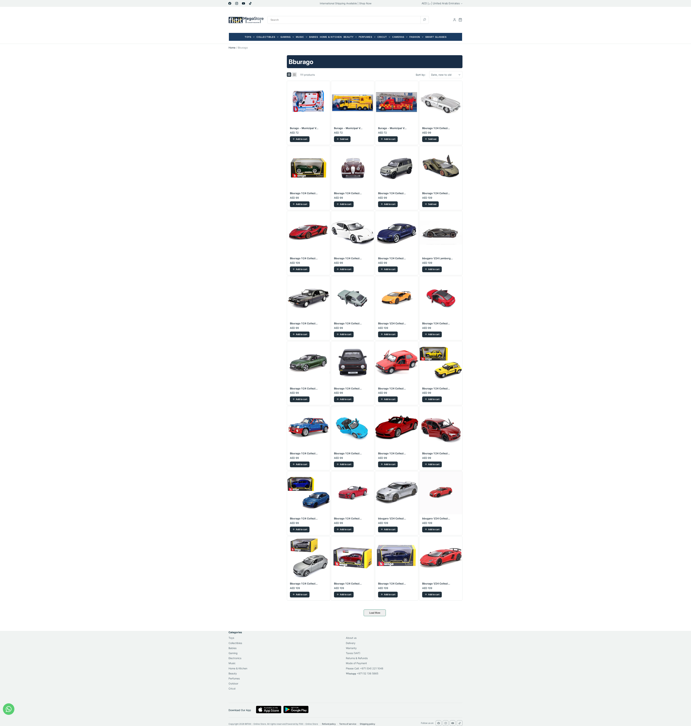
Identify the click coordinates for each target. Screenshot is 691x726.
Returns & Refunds (357, 658)
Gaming (233, 653)
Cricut (232, 688)
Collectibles (235, 643)
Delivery (350, 643)
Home (232, 47)
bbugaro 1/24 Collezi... (392, 518)
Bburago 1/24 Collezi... (392, 323)
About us (351, 637)
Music (232, 663)
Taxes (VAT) (353, 653)
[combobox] (348, 20)
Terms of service (347, 724)
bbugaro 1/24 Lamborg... (437, 258)
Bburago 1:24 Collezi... (436, 128)
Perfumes (234, 678)
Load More (374, 612)
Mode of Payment (356, 663)
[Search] (424, 19)
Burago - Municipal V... (304, 128)
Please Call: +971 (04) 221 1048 (364, 668)
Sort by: (421, 74)
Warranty (351, 648)
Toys (231, 637)
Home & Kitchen (238, 668)
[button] (460, 20)
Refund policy (329, 724)
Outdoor (233, 683)
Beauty (233, 673)
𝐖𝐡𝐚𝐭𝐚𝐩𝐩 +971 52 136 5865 (362, 673)
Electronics (235, 658)
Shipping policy (367, 724)
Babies (232, 648)
